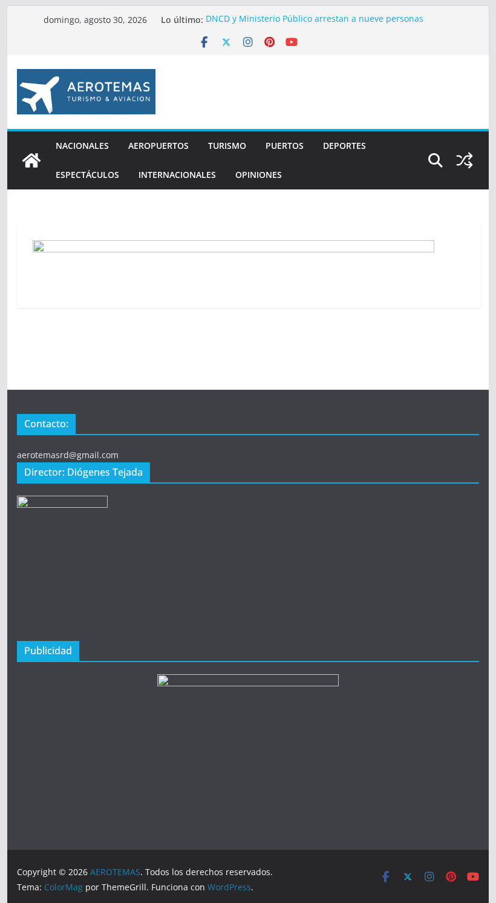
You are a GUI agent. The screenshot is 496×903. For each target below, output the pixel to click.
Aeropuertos (158, 145)
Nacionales (82, 145)
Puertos (285, 145)
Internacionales (177, 174)
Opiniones (258, 174)
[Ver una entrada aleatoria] (464, 160)
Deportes (344, 145)
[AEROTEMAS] (31, 160)
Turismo (227, 145)
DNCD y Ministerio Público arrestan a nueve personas (314, 19)
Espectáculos (87, 174)
